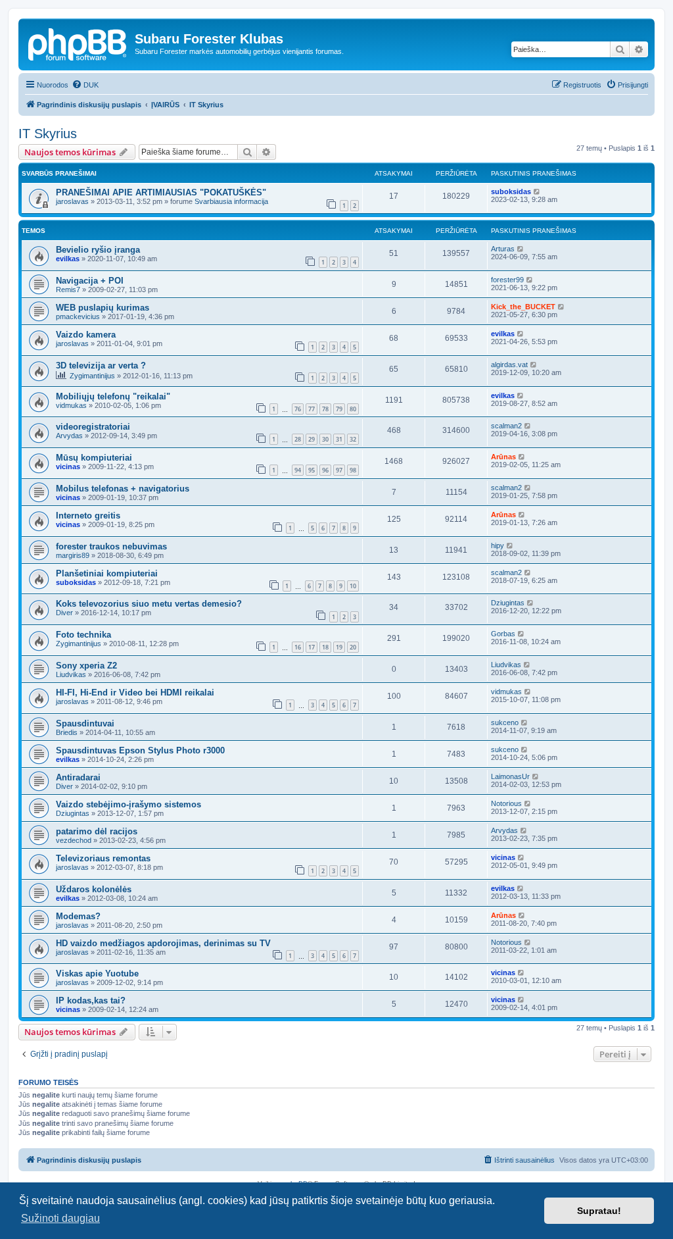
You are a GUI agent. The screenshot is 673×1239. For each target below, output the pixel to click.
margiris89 (72, 555)
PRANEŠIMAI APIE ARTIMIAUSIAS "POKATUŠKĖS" (161, 192)
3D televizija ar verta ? (101, 365)
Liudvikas (71, 674)
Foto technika (83, 635)
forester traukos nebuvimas (111, 546)
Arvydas (69, 436)
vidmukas (71, 405)
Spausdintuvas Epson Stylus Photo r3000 (140, 750)
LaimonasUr (510, 776)
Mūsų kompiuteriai (94, 458)
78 (325, 409)
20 (353, 647)
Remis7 (68, 289)
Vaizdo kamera (86, 335)
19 (339, 647)
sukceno (505, 722)
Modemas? (78, 916)
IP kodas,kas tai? (91, 1000)
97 (339, 470)
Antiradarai (78, 777)
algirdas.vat (509, 364)
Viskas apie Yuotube (97, 973)
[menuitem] (85, 85)
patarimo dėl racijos (96, 831)
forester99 (507, 280)
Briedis (67, 732)
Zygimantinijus (92, 376)
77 (311, 409)
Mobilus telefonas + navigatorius (122, 488)
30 (325, 439)
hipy (497, 545)
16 (297, 647)
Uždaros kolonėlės (93, 889)
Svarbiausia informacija (231, 201)
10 (353, 586)
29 (311, 439)
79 (339, 409)
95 (311, 470)
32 (353, 439)
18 (325, 647)
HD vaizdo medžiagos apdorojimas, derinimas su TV (163, 943)
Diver (64, 613)
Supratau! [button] (599, 1210)
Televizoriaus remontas (103, 858)
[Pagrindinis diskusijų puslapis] (78, 43)
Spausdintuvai (85, 723)
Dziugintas (507, 603)
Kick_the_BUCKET (523, 307)
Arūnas (503, 457)
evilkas (68, 259)
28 (297, 439)
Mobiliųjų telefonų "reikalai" (113, 396)
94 (297, 470)
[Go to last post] (537, 191)
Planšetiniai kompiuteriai (107, 573)
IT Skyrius (47, 133)
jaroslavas (72, 201)
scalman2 (506, 426)
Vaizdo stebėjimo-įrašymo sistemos (128, 804)
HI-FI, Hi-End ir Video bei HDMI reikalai (135, 692)
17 (311, 647)
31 (339, 439)
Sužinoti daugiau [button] (60, 1218)
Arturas (503, 249)
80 (353, 409)
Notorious (506, 803)
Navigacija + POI (90, 281)
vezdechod (73, 840)
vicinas (68, 466)
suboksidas (511, 191)
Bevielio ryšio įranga (98, 250)
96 (325, 470)
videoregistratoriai (93, 427)
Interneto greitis (88, 515)
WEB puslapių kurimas (102, 308)
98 (353, 470)
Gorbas (503, 634)
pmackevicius (78, 316)
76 (297, 409)
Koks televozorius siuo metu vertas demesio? (149, 604)
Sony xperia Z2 (86, 665)
